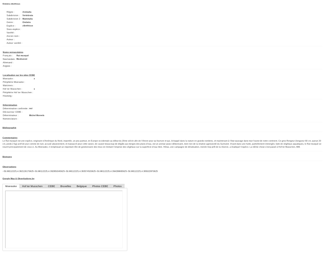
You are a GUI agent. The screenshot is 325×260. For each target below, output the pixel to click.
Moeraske (11, 186)
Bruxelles (65, 186)
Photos (117, 186)
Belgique (82, 186)
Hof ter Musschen (32, 186)
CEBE (51, 186)
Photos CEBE (100, 186)
